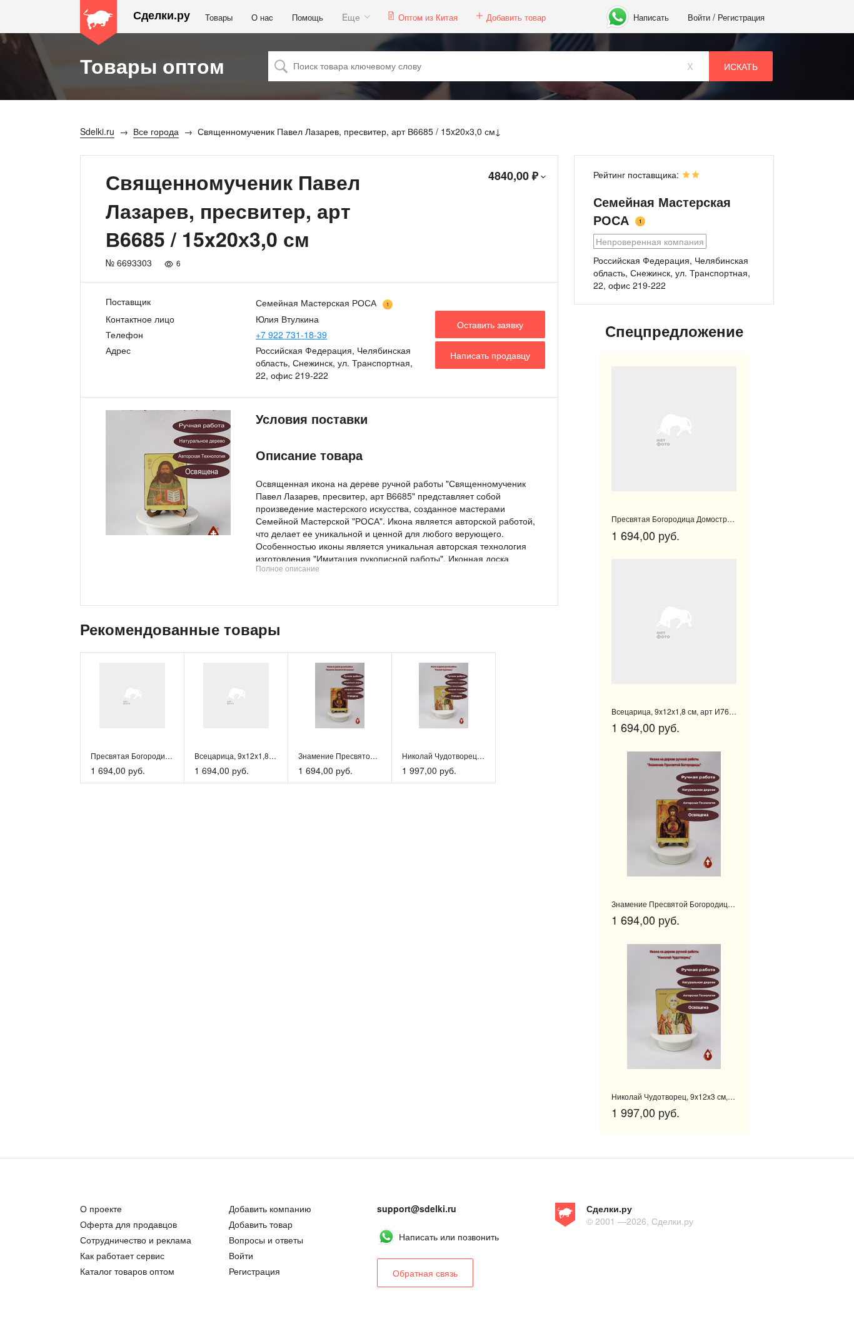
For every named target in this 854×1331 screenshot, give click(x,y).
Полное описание (287, 568)
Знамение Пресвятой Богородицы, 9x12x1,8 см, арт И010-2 (717, 903)
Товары (219, 17)
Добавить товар (516, 17)
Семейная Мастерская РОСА (316, 302)
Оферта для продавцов (128, 1224)
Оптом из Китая (428, 17)
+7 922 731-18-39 (291, 334)
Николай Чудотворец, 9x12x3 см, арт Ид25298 (484, 755)
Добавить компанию (270, 1208)
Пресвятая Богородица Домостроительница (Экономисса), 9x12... (728, 518)
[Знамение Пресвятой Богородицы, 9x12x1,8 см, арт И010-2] (339, 695)
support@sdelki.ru (416, 1208)
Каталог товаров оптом (127, 1271)
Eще (351, 17)
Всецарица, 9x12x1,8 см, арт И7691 (257, 755)
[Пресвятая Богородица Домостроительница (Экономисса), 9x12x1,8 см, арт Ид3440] (132, 695)
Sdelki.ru (99, 22)
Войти (699, 17)
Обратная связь (425, 1273)
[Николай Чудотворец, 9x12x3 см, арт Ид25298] (443, 695)
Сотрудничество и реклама (135, 1239)
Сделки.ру (161, 15)
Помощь (307, 17)
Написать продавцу (490, 355)
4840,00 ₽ (513, 176)
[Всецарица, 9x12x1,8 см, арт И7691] (236, 695)
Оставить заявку (490, 324)
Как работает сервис (122, 1255)
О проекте (101, 1208)
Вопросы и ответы (266, 1239)
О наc (262, 17)
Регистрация (741, 17)
